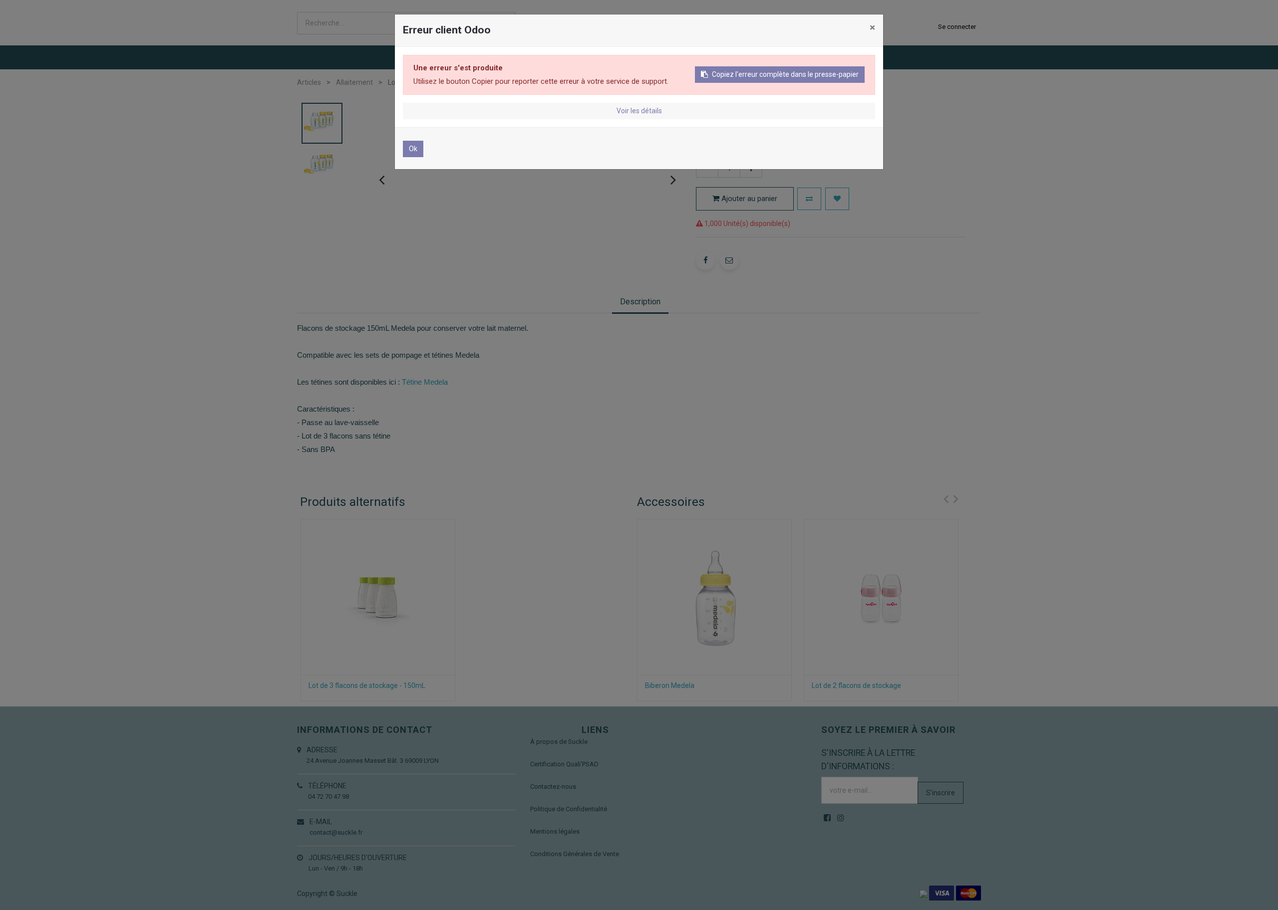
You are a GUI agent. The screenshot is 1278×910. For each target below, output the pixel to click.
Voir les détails (639, 111)
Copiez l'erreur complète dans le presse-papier (785, 74)
